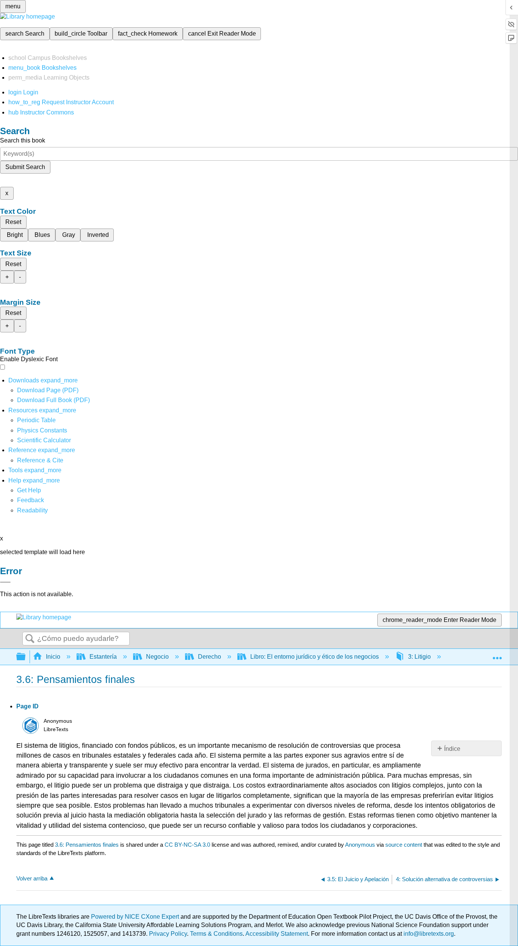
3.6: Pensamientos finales (87, 844)
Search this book (22, 140)
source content (403, 844)
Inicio (53, 656)
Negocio (157, 656)
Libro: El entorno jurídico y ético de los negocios (314, 656)
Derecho (209, 656)
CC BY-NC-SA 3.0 (187, 844)
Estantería (103, 656)
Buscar (30, 639)
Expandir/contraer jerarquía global (25, 657)
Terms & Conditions (216, 933)
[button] (30, 500)
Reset (13, 222)
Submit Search (25, 167)
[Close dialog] (5, 582)
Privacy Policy (168, 933)
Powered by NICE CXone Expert (136, 916)
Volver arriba (31, 878)
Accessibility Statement (276, 933)
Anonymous (360, 844)
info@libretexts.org (428, 933)
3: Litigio (419, 656)
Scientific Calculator (44, 440)
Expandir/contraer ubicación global (497, 654)
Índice (452, 749)
